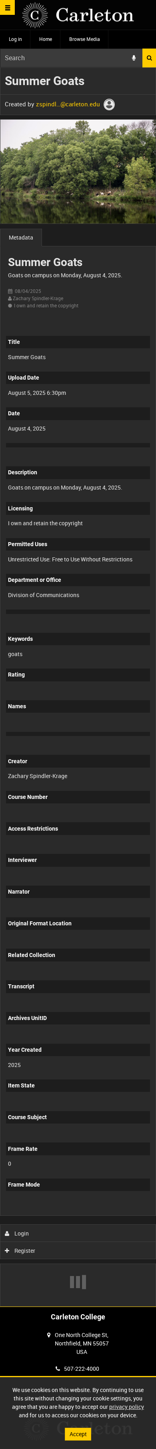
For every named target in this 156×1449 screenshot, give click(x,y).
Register (24, 1250)
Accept (78, 1434)
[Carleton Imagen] (78, 15)
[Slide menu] (7, 7)
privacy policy (126, 1406)
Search (149, 58)
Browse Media (84, 39)
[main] (78, 687)
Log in (15, 39)
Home (45, 39)
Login (21, 1233)
